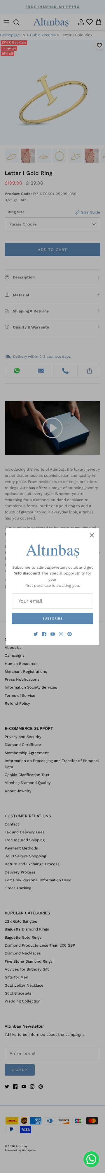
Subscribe (53, 618)
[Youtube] (52, 634)
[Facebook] (44, 634)
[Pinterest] (69, 634)
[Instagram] (61, 634)
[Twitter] (36, 634)
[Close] (91, 535)
